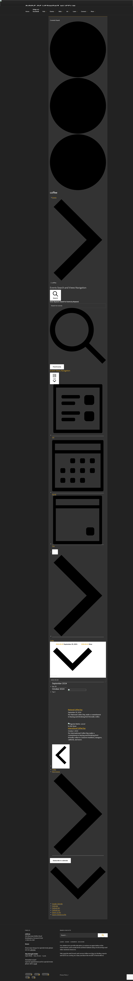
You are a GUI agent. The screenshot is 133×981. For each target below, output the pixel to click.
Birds (60, 11)
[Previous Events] (55, 551)
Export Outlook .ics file (59, 914)
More (92, 11)
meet (64, 953)
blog (92, 953)
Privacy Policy (63, 975)
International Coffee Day (77, 728)
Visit (43, 11)
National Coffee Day (75, 710)
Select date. (53, 676)
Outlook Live (56, 910)
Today (52, 640)
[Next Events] (78, 636)
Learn (74, 11)
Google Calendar (57, 904)
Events (52, 11)
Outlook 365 (56, 908)
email (35, 964)
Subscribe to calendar (60, 860)
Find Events (57, 367)
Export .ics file (56, 912)
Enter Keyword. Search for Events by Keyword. (64, 302)
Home (27, 11)
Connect (83, 11)
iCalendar (55, 906)
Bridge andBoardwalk (36, 10)
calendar (32, 950)
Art (67, 11)
